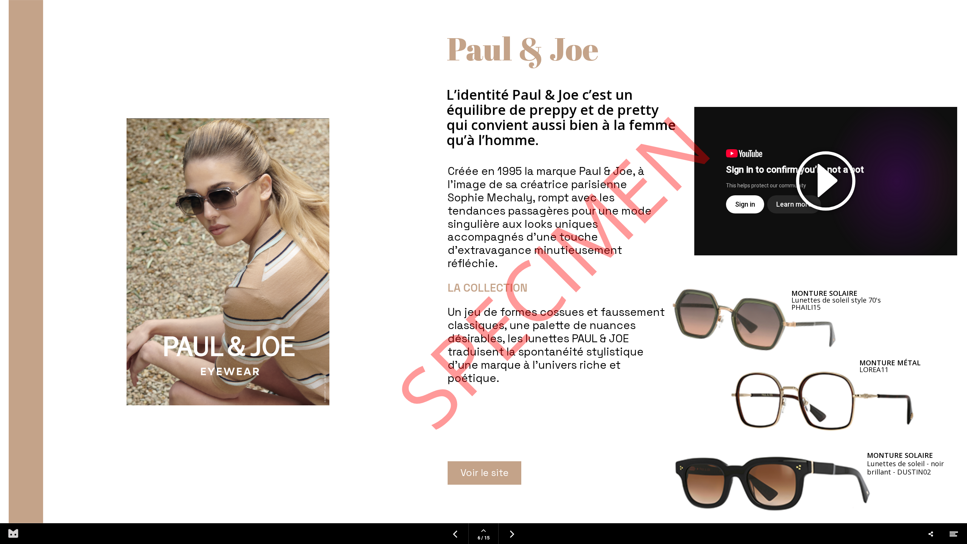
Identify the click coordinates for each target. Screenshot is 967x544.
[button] (825, 181)
